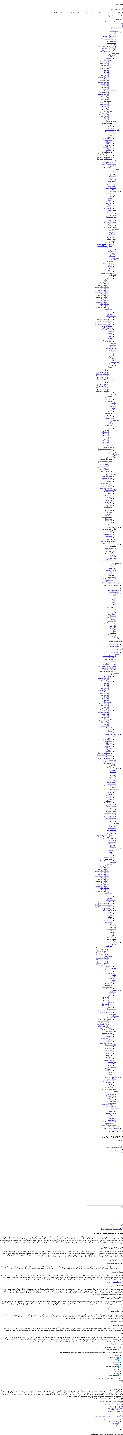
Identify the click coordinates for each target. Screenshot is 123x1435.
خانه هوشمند (112, 575)
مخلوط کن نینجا (107, 486)
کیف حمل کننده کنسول (109, 247)
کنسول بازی (115, 229)
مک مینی (113, 394)
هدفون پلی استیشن (110, 218)
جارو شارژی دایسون (106, 471)
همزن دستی (108, 505)
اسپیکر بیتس (112, 181)
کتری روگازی (108, 502)
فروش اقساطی (114, 31)
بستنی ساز (109, 512)
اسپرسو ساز (108, 496)
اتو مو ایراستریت (104, 466)
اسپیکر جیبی (112, 183)
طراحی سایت (106, 1416)
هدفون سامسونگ (110, 212)
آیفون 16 (106, 85)
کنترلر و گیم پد (111, 241)
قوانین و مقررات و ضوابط (111, 1419)
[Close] (122, 8)
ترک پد (110, 338)
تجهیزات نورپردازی (110, 553)
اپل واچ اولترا (108, 142)
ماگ (114, 525)
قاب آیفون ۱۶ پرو (103, 290)
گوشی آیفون (112, 56)
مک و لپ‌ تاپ (115, 362)
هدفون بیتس (112, 210)
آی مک (114, 408)
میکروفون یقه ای (111, 549)
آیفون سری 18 (108, 60)
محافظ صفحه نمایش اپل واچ (103, 324)
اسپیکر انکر (112, 176)
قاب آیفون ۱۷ (104, 283)
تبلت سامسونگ (111, 445)
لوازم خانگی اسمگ (110, 490)
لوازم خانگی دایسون (110, 457)
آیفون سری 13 (108, 111)
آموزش (113, 636)
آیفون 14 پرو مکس (103, 104)
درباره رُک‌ (116, 638)
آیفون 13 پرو (105, 116)
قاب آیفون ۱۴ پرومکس (102, 302)
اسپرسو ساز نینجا (107, 478)
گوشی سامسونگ (111, 121)
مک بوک (113, 365)
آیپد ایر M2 (105, 432)
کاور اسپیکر (112, 179)
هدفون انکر (112, 215)
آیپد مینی (109, 444)
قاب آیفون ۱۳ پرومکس (102, 307)
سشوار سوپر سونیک (103, 467)
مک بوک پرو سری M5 (102, 391)
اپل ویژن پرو (112, 350)
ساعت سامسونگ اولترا (105, 154)
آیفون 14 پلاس (104, 109)
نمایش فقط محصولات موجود (114, 1147)
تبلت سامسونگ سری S (105, 450)
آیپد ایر (110, 428)
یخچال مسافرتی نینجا (106, 483)
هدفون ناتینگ (112, 225)
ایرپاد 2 (110, 198)
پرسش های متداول (113, 1421)
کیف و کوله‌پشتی (111, 348)
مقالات (117, 593)
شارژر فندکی (108, 270)
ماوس (110, 331)
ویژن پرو (113, 612)
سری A (110, 125)
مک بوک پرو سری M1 (102, 384)
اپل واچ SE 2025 (107, 147)
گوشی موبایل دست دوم (109, 36)
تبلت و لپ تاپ (111, 607)
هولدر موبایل (112, 554)
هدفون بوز (113, 213)
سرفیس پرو (108, 415)
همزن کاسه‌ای (108, 507)
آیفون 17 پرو (105, 75)
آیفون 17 (106, 72)
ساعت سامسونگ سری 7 (104, 157)
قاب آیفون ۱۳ (104, 304)
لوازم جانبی (116, 258)
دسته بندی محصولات (117, 27)
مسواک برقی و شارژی (109, 542)
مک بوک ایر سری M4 (102, 377)
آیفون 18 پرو (105, 65)
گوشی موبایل (115, 53)
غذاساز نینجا (108, 481)
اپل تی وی (113, 351)
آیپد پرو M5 (105, 442)
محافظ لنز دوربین (107, 326)
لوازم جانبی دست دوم (109, 44)
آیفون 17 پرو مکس (103, 77)
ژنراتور (110, 268)
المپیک (114, 600)
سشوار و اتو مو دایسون (105, 461)
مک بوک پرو (108, 380)
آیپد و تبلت (116, 420)
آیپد (111, 426)
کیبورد (110, 333)
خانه (118, 588)
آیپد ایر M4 (105, 435)
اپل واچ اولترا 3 (107, 145)
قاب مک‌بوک (108, 309)
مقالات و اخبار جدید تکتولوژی (110, 585)
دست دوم (116, 32)
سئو (122, 1416)
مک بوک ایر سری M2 (102, 374)
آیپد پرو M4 (105, 440)
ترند (115, 609)
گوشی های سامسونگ (109, 622)
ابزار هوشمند (112, 577)
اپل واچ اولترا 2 (107, 143)
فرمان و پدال (112, 249)
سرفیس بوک (108, 413)
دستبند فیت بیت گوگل (109, 162)
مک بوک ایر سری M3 (102, 375)
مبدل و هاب (112, 345)
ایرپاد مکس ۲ (108, 208)
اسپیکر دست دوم (111, 43)
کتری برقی (109, 500)
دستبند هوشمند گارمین (109, 164)
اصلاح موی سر (111, 539)
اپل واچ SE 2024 (107, 148)
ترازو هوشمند (112, 568)
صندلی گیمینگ (111, 239)
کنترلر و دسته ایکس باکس (104, 246)
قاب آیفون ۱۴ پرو (103, 300)
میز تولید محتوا (111, 561)
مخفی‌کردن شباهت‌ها (111, 1347)
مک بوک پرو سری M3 (102, 387)
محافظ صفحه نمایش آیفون (104, 319)
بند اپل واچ (113, 346)
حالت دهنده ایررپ (103, 464)
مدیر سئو (113, 1416)
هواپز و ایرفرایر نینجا (106, 488)
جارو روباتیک (108, 519)
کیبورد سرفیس (107, 339)
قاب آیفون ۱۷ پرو (103, 285)
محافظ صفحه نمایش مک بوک (103, 322)
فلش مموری (112, 558)
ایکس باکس (112, 234)
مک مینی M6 (108, 401)
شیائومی (113, 619)
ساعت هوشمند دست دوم (108, 38)
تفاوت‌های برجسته (112, 1349)
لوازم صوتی (112, 628)
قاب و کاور (112, 275)
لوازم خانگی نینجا (111, 474)
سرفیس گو (108, 418)
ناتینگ (114, 631)
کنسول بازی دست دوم (109, 48)
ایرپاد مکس (108, 206)
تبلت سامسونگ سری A (105, 449)
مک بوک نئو (109, 392)
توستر (110, 498)
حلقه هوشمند (112, 571)
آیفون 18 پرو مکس (103, 63)
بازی (114, 605)
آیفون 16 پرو (105, 84)
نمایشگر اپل (112, 406)
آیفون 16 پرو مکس (103, 82)
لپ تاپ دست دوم (110, 39)
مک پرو (113, 403)
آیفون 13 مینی (104, 119)
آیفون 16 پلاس (104, 87)
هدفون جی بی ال (111, 217)
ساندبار (114, 189)
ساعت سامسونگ (110, 150)
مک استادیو (112, 404)
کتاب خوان (112, 452)
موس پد (109, 334)
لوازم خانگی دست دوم (109, 49)
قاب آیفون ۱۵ (104, 293)
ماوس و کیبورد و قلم (109, 328)
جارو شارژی (108, 520)
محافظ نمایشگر (111, 316)
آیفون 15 (106, 97)
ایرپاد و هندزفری (114, 191)
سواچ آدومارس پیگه (110, 167)
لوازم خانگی (115, 454)
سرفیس (113, 409)
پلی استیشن (112, 232)
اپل (115, 597)
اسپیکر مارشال (111, 184)
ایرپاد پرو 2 (109, 201)
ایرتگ (114, 353)
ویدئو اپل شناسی (111, 634)
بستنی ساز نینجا (107, 479)
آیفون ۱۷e (106, 70)
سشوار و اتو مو (111, 531)
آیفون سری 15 (108, 90)
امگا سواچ (113, 165)
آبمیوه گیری (108, 495)
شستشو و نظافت (110, 515)
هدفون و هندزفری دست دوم (107, 46)
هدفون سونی (112, 220)
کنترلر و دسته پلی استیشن (104, 244)
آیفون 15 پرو (105, 96)
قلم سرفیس (108, 341)
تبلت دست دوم (111, 41)
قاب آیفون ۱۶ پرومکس (102, 292)
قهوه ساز (109, 493)
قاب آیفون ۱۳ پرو (103, 305)
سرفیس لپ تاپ (107, 416)
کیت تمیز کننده (111, 357)
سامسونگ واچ (111, 617)
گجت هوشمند (115, 563)
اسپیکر (117, 169)
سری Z (110, 128)
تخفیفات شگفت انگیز (113, 583)
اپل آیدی (113, 360)
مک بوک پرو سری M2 (102, 386)
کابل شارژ (113, 343)
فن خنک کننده (112, 251)
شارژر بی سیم (108, 271)
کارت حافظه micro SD (109, 560)
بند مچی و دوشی (111, 358)
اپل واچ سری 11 (107, 136)
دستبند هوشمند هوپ (110, 580)
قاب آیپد (109, 314)
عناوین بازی (112, 252)
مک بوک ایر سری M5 (102, 379)
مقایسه (113, 629)
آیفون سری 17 (108, 67)
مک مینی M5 (108, 399)
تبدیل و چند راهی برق (106, 273)
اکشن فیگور (112, 256)
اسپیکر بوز (113, 177)
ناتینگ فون (113, 633)
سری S (110, 126)
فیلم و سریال (112, 621)
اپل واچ (114, 133)
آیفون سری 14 (108, 101)
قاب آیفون (109, 278)
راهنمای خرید (112, 614)
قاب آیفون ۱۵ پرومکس (102, 297)
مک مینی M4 (108, 397)
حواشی (113, 610)
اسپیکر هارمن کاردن (110, 188)
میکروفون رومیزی (110, 548)
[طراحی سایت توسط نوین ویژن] (97, 1416)
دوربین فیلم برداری (110, 551)
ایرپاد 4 (110, 200)
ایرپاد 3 (110, 205)
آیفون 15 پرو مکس (103, 94)
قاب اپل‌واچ (109, 310)
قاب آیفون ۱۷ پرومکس (102, 287)
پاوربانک (110, 266)
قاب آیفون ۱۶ (104, 288)
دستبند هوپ (112, 160)
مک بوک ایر (109, 368)
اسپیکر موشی (112, 186)
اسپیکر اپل (113, 174)
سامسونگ (113, 616)
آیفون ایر (106, 73)
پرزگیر (110, 522)
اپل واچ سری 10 (107, 138)
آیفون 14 (106, 107)
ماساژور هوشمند (111, 570)
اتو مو (110, 537)
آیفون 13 (106, 118)
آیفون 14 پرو (105, 106)
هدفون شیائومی (111, 223)
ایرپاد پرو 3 (109, 203)
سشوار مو (109, 536)
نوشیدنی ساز (112, 508)
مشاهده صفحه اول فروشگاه (114, 16)
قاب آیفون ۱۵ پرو (103, 295)
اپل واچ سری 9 (107, 140)
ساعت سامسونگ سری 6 (104, 155)
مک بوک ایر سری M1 (102, 372)
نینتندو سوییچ (112, 235)
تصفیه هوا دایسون (107, 473)
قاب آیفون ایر (105, 281)
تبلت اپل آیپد (112, 423)
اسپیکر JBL (112, 172)
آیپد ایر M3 (105, 433)
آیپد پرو (110, 437)
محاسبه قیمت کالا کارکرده (115, 641)
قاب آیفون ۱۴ (104, 299)
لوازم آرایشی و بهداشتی (112, 527)
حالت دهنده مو (107, 534)
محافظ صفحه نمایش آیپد (105, 321)
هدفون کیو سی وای (110, 222)
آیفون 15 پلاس (104, 99)
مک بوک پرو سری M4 (102, 389)
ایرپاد (114, 194)
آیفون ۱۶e (106, 89)
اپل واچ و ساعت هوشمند (112, 130)
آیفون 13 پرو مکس (103, 114)
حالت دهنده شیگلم (103, 469)
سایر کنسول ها (111, 237)
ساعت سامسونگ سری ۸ (104, 159)
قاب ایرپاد (109, 312)
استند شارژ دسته (111, 254)
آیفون (114, 595)
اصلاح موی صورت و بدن (108, 541)
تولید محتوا (116, 544)
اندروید (114, 602)
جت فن (113, 566)
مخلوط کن (109, 503)
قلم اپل (110, 336)
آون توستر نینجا (107, 484)
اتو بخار (110, 524)
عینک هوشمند (112, 573)
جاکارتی (113, 355)
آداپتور (110, 264)
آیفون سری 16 (108, 78)
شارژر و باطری (111, 261)
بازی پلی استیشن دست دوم (107, 51)
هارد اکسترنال (111, 556)
